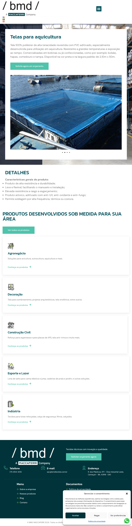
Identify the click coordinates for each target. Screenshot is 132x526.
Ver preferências (118, 515)
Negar (97, 515)
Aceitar (75, 515)
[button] (127, 493)
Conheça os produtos (18, 267)
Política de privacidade (96, 521)
